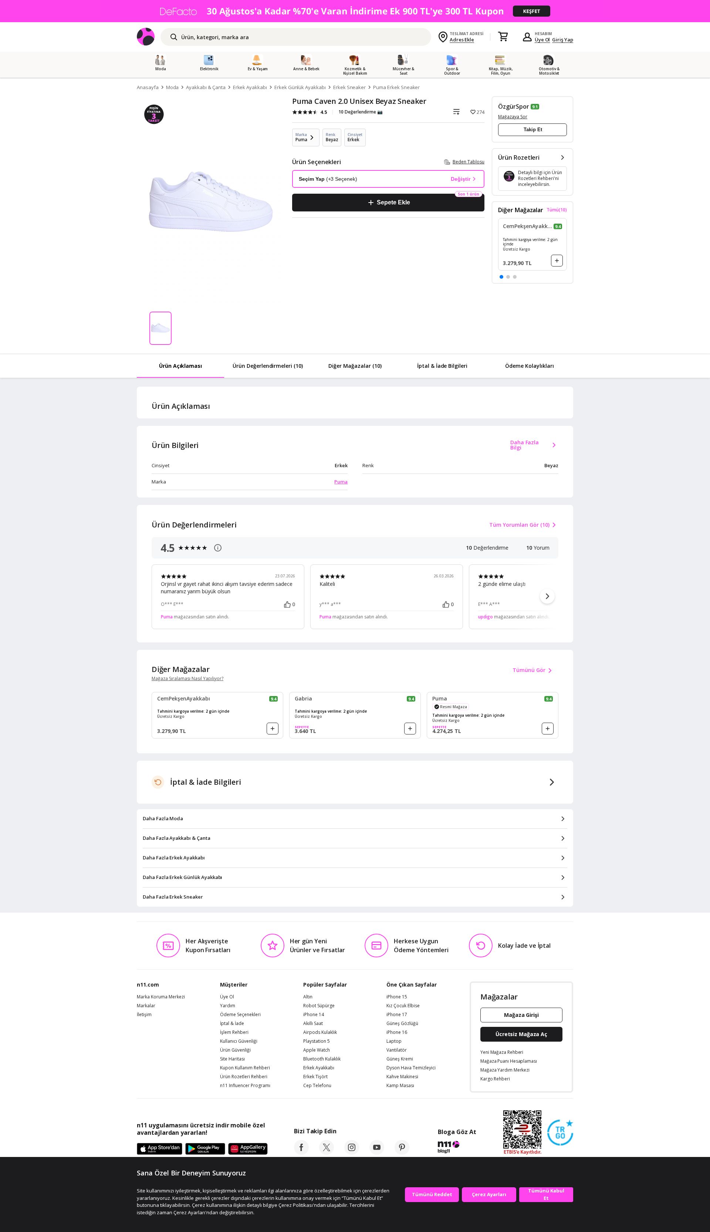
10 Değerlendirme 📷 (360, 112)
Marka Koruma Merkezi (161, 997)
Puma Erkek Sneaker (396, 87)
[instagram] (351, 1152)
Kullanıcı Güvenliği (238, 1041)
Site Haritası (232, 1059)
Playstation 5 (316, 1041)
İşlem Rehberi (234, 1032)
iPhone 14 (313, 1015)
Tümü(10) (557, 210)
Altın (307, 997)
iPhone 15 (396, 997)
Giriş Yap (562, 39)
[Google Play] (205, 1149)
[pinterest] (402, 1152)
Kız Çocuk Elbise (403, 1006)
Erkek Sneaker (349, 87)
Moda (172, 87)
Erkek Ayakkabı (250, 87)
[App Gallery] (248, 1149)
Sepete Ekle (393, 202)
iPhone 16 (396, 1032)
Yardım (227, 1006)
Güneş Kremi (399, 1059)
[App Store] (159, 1149)
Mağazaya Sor (512, 116)
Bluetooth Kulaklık (322, 1059)
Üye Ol (542, 39)
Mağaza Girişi (521, 1014)
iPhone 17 (396, 1015)
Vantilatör (396, 1050)
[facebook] (301, 1152)
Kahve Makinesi (402, 1077)
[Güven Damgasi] (560, 1133)
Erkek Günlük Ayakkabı (300, 87)
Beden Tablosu (468, 162)
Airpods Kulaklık (320, 1032)
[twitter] (326, 1152)
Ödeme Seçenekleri (240, 1015)
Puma (341, 481)
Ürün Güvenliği (235, 1050)
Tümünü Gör (529, 669)
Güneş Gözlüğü (402, 1023)
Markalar (146, 1006)
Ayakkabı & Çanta (205, 87)
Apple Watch (316, 1050)
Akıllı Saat (313, 1023)
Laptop (394, 1041)
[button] (501, 277)
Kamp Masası (400, 1086)
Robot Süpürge (319, 1006)
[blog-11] (457, 1148)
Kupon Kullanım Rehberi (245, 1068)
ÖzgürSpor (513, 106)
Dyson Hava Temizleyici (411, 1068)
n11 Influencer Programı (245, 1086)
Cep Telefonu (317, 1086)
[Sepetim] (503, 37)
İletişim (144, 1015)
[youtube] (376, 1152)
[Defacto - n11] (355, 11)
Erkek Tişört (315, 1077)
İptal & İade (232, 1023)
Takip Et (533, 129)
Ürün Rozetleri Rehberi (243, 1077)
